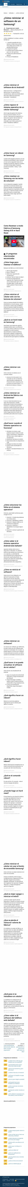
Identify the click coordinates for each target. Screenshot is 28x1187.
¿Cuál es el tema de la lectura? (15, 1160)
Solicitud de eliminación (9, 59)
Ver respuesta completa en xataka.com (11, 341)
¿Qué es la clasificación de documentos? (14, 1153)
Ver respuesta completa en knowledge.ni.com (13, 659)
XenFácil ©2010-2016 (15, 1184)
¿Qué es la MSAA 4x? (13, 1150)
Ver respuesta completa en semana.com (11, 916)
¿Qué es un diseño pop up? (14, 1163)
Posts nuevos (5, 6)
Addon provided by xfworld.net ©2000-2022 (11, 1185)
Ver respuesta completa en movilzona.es (12, 172)
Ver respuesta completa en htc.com (11, 316)
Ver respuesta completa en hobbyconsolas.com (13, 708)
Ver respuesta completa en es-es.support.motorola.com (10, 418)
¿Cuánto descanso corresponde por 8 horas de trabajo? (15, 1139)
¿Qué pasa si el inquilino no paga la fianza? (16, 1076)
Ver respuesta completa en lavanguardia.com (13, 126)
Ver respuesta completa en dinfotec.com (12, 813)
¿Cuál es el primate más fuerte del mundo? (15, 1086)
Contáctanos (5, 1179)
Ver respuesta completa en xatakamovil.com (12, 290)
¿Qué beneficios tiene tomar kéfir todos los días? (20, 1049)
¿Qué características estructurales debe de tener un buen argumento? (9, 1048)
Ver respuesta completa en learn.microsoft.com (13, 787)
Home (5, 13)
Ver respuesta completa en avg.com (11, 692)
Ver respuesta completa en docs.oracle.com (12, 389)
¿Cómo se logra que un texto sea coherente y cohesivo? (16, 1135)
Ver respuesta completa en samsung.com (12, 61)
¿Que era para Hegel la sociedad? (16, 1079)
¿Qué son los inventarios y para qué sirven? (15, 1069)
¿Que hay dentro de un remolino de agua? (16, 1157)
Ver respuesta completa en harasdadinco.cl (12, 199)
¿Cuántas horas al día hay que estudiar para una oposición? (15, 1061)
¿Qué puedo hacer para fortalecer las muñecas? (14, 1083)
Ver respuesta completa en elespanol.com (12, 1040)
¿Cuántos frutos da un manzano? (16, 1072)
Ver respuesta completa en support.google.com (13, 566)
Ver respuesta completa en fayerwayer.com (12, 890)
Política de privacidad (19, 1179)
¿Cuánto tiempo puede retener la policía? (16, 1131)
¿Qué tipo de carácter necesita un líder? (16, 1090)
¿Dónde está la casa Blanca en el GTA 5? (16, 1143)
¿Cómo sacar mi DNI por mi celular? (15, 1147)
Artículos (11, 13)
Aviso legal (11, 1179)
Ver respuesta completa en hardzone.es (11, 454)
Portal (12, 1180)
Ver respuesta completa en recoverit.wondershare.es (9, 536)
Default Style (6, 1177)
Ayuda (4, 1180)
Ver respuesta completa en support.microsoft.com (14, 101)
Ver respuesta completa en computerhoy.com (13, 772)
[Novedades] (24, 4)
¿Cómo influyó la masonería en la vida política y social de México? (16, 1094)
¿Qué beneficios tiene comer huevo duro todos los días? (15, 1065)
